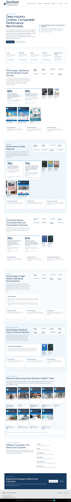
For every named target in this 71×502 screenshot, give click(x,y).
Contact (66, 3)
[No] (69, 500)
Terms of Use (66, 492)
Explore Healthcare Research (46, 59)
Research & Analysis (31, 3)
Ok (54, 500)
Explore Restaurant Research (23, 59)
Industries (40, 3)
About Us (61, 3)
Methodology (47, 3)
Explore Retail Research (34, 59)
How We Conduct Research (21, 41)
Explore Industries (10, 41)
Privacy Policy (60, 492)
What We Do (54, 3)
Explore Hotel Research (10, 59)
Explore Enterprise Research (58, 59)
